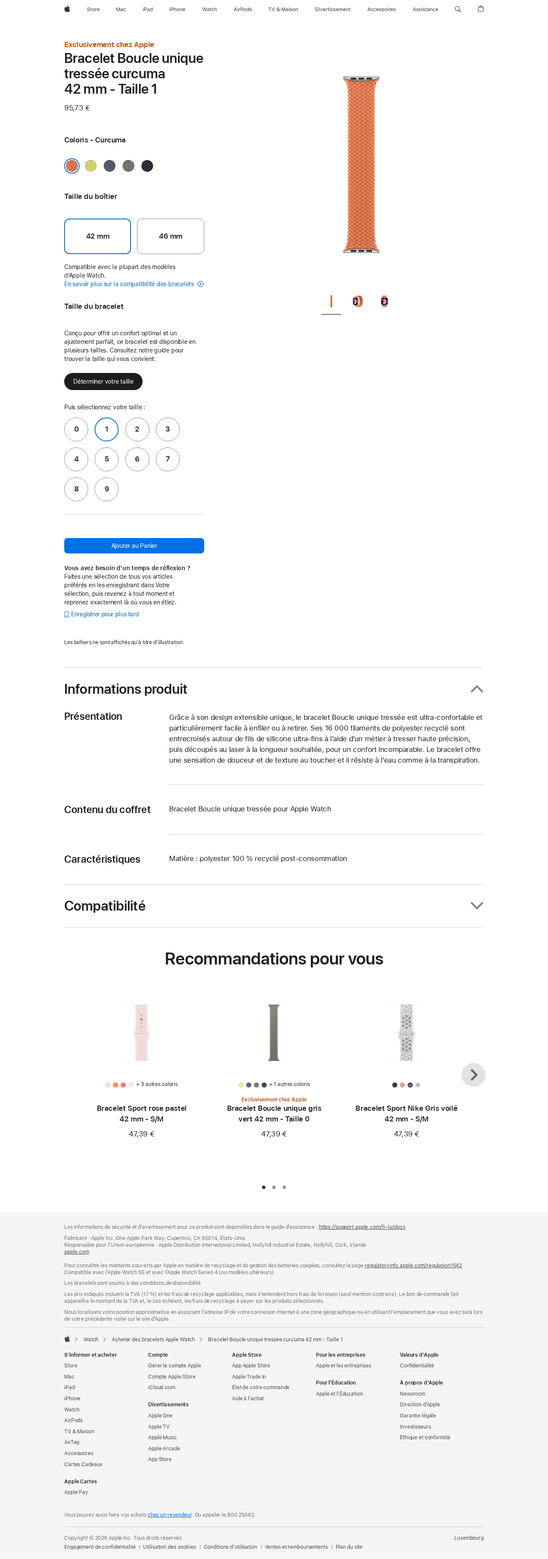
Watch (90, 1340)
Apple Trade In (249, 1377)
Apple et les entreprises (343, 1366)
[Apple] (67, 1339)
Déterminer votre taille (103, 381)
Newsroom (412, 1394)
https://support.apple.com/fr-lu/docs (362, 1227)
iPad (69, 1387)
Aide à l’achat (248, 1399)
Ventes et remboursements (296, 1547)
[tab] (331, 302)
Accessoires (78, 1453)
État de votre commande (260, 1387)
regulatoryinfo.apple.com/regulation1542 (413, 1266)
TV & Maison (79, 1432)
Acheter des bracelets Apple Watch (153, 1340)
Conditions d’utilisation (230, 1547)
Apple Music (162, 1438)
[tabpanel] (361, 162)
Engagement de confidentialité (100, 1547)
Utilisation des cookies (169, 1547)
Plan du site (349, 1547)
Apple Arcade (164, 1449)
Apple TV (159, 1427)
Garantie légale (418, 1416)
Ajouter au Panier (134, 545)
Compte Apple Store (172, 1377)
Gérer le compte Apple (174, 1366)
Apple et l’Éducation (339, 1394)
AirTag (71, 1442)
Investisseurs (415, 1427)
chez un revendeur (170, 1515)
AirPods (73, 1420)
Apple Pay (76, 1492)
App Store (160, 1459)
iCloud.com (161, 1387)
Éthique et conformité (425, 1438)
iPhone (72, 1399)
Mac (69, 1377)
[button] (458, 9)
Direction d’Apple (420, 1405)
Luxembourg (469, 1538)
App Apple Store (251, 1366)
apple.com (76, 1252)
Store (70, 1366)
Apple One (160, 1416)
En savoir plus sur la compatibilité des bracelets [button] (130, 284)
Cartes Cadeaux (83, 1464)
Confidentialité (417, 1366)
